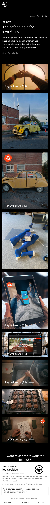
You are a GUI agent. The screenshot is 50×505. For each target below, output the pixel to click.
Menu (46, 4)
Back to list (42, 16)
